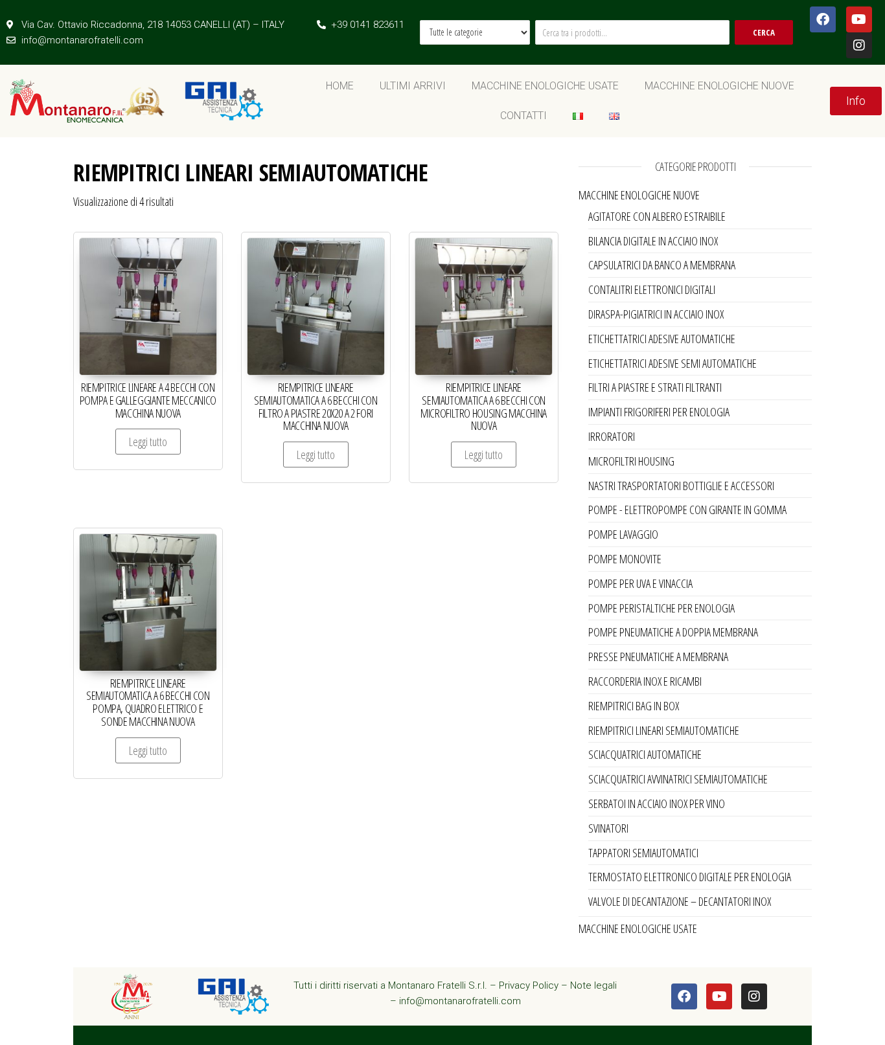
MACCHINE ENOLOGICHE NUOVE (719, 86)
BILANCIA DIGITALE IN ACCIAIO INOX (653, 241)
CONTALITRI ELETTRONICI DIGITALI (651, 289)
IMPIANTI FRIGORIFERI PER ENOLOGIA (659, 412)
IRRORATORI (611, 436)
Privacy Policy (528, 985)
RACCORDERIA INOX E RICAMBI (645, 681)
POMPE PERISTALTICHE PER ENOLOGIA (661, 608)
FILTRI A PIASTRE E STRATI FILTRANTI (655, 387)
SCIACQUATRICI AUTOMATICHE (645, 754)
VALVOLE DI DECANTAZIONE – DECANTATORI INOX (679, 901)
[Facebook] (823, 19)
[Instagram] (859, 45)
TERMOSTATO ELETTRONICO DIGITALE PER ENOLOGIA (689, 876)
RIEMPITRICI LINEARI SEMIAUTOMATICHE (663, 730)
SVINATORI (608, 828)
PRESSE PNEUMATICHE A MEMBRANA (658, 656)
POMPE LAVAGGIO (623, 534)
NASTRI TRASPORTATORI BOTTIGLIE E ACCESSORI (681, 485)
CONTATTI (523, 115)
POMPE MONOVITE (624, 559)
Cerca (764, 32)
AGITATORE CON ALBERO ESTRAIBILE (657, 216)
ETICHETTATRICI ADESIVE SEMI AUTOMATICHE (672, 363)
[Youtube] (859, 19)
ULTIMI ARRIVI (413, 86)
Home (340, 86)
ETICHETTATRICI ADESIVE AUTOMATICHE (661, 338)
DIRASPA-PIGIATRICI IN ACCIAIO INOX (656, 314)
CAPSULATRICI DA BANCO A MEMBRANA (661, 265)
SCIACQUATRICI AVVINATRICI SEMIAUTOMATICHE (678, 779)
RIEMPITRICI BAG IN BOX (633, 706)
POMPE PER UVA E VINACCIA (640, 583)
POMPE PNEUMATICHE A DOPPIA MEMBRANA (673, 632)
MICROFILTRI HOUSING (631, 461)
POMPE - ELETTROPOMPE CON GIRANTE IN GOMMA (687, 509)
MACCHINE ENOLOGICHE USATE (545, 86)
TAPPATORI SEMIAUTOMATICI (643, 852)
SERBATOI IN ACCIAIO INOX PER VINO (656, 803)
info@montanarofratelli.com (460, 1001)
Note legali (593, 985)
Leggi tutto (148, 441)
